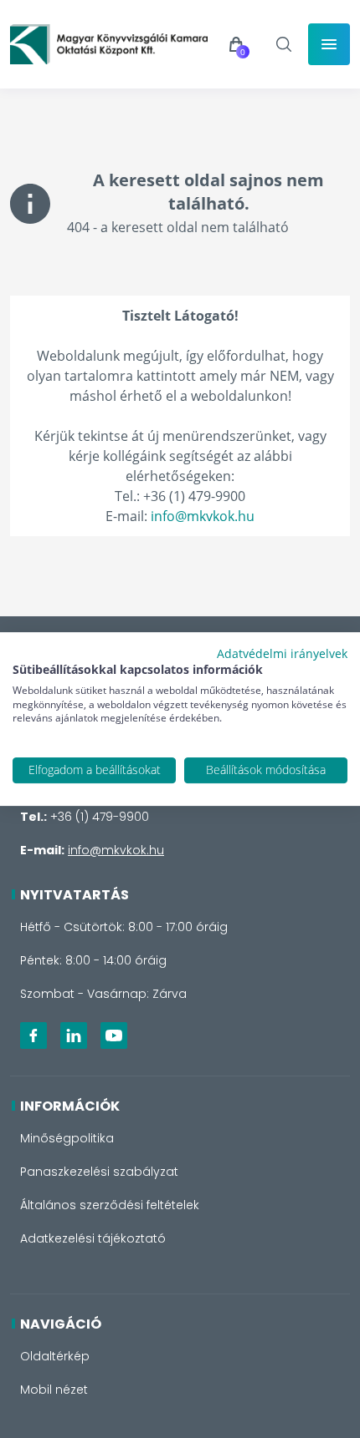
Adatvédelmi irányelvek (282, 653)
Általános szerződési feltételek (109, 1205)
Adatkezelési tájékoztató (93, 1238)
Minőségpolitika (67, 1138)
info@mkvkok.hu (203, 516)
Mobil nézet (54, 1389)
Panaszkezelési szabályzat (99, 1171)
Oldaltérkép (55, 1356)
